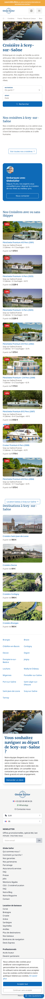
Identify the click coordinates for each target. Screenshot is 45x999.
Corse (5, 909)
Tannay (6, 697)
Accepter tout (22, 984)
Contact (6, 899)
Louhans (6, 668)
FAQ (4, 872)
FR (9, 821)
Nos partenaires (10, 861)
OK (39, 840)
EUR (10, 815)
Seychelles (7, 926)
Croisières (11, 18)
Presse (6, 875)
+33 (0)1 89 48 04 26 (23, 801)
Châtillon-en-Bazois (11, 646)
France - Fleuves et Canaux (27, 18)
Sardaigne (7, 922)
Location (20, 885)
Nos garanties (9, 858)
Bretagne (7, 912)
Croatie (6, 915)
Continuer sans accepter (22, 990)
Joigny (26, 659)
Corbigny (28, 646)
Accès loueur (8, 952)
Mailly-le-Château (31, 668)
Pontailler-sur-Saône (33, 675)
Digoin (27, 653)
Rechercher (24, 104)
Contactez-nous (24, 809)
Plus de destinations (11, 932)
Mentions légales (10, 882)
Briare (26, 639)
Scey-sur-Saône (30, 691)
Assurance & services (12, 868)
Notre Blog (7, 892)
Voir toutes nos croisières (21, 151)
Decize (6, 653)
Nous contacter (22, 196)
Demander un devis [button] (14, 780)
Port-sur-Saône (9, 681)
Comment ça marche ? (12, 855)
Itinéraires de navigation (13, 939)
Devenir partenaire (11, 956)
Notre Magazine (10, 895)
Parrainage (7, 865)
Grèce (5, 919)
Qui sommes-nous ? (11, 851)
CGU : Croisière (9, 885)
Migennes (7, 675)
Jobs (4, 878)
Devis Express (9, 942)
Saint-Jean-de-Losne (11, 691)
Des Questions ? (35, 995)
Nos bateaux (8, 936)
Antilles (6, 929)
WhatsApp (23, 805)
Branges (6, 639)
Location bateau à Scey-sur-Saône (22, 501)
